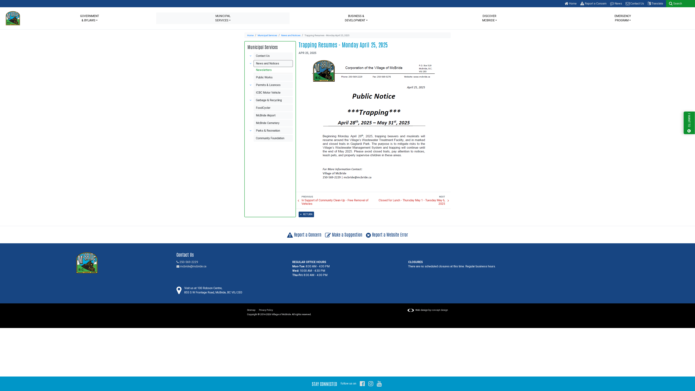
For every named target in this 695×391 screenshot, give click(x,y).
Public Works (264, 77)
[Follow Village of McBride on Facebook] (362, 383)
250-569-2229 (188, 262)
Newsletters (264, 70)
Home (572, 3)
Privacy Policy (266, 310)
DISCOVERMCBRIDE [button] (489, 18)
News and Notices (290, 35)
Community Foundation (270, 138)
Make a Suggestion (346, 234)
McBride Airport (265, 115)
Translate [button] (657, 3)
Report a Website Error (389, 234)
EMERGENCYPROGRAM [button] (622, 18)
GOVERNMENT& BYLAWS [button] (89, 18)
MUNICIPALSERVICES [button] (223, 18)
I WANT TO (689, 120)
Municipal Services (267, 35)
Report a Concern (595, 3)
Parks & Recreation (268, 131)
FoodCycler (263, 108)
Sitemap (251, 310)
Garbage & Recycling (269, 100)
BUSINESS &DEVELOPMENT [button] (355, 18)
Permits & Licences (268, 85)
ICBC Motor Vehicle (268, 93)
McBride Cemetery (267, 123)
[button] (675, 3)
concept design (439, 310)
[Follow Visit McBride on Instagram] (370, 383)
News (618, 3)
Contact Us (636, 3)
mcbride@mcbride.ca (192, 266)
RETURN (307, 214)
